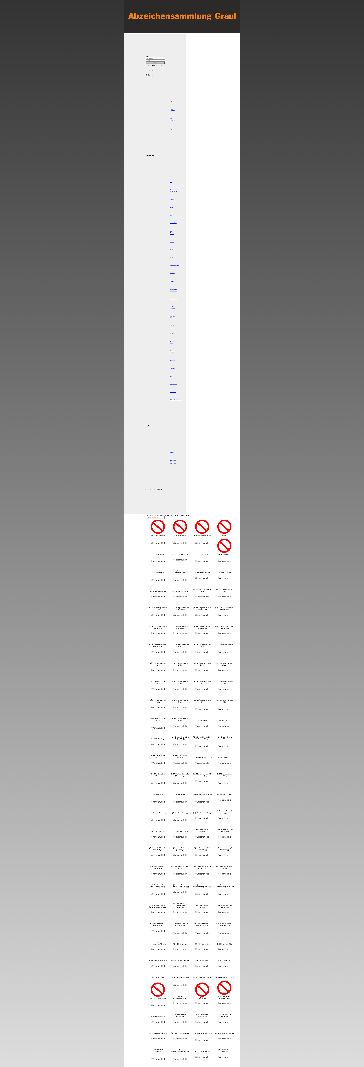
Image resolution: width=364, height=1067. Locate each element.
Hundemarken (173, 384)
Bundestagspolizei (174, 265)
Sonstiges (172, 360)
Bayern (172, 199)
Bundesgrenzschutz (175, 249)
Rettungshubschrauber (176, 400)
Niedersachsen (173, 299)
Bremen (172, 242)
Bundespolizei (173, 257)
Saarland (172, 325)
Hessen (172, 281)
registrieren (152, 67)
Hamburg (172, 273)
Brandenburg (173, 223)
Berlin (171, 207)
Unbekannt (173, 392)
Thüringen (172, 368)
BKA (171, 215)
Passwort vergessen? (157, 70)
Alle (171, 101)
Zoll (171, 376)
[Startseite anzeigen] (182, 33)
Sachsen (172, 333)
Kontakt (172, 452)
